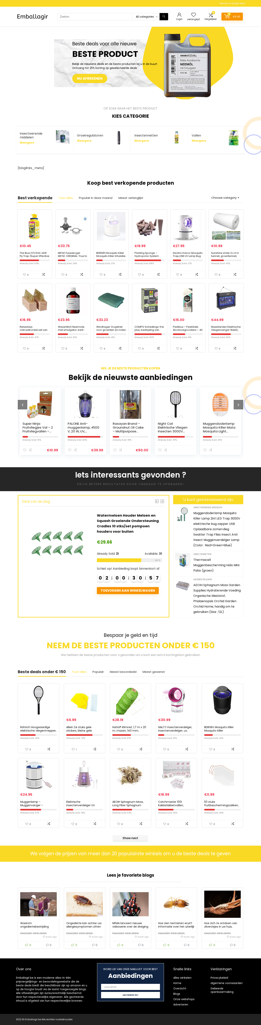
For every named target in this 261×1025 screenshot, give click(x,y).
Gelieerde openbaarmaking (222, 990)
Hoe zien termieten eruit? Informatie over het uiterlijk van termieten (176, 926)
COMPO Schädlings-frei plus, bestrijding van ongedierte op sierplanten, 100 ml (149, 331)
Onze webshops (184, 999)
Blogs (176, 994)
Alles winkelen (182, 978)
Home (177, 983)
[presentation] (22, 404)
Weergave (27, 143)
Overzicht (179, 988)
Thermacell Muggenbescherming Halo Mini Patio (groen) (216, 565)
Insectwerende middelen (207, 507)
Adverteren (180, 1004)
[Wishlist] (193, 15)
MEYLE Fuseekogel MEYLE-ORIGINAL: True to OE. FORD (72, 256)
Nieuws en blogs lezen (232, 3)
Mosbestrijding (202, 579)
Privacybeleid (219, 978)
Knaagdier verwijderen (33, 933)
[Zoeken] (164, 16)
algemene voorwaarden (227, 983)
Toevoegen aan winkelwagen (33, 590)
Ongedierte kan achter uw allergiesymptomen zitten (83, 925)
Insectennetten (202, 554)
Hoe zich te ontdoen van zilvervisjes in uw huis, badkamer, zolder (220, 926)
